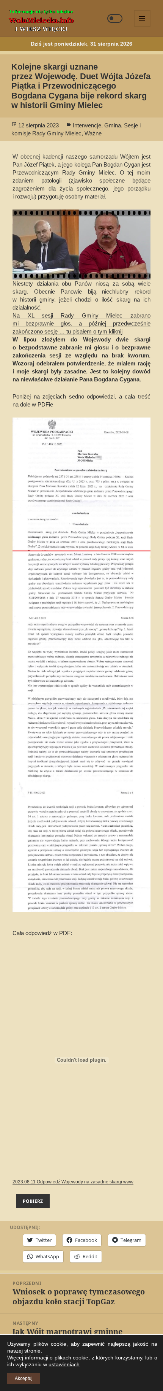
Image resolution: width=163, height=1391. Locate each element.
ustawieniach (64, 1364)
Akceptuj (24, 1378)
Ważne (93, 133)
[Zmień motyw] (114, 18)
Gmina (112, 125)
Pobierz (33, 1201)
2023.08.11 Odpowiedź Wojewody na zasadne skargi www (73, 1182)
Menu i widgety (142, 26)
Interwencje (87, 125)
